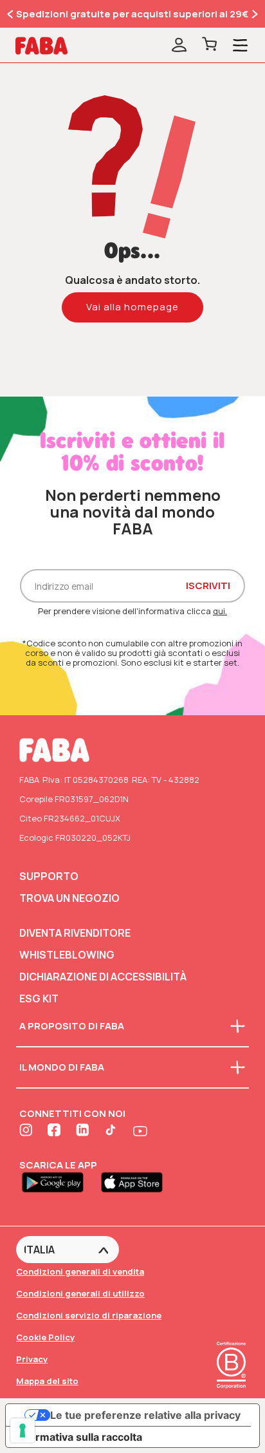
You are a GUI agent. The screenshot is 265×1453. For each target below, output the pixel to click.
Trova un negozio (69, 898)
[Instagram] (27, 1131)
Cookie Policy (45, 1337)
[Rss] (112, 1131)
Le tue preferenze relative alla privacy (145, 1415)
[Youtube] (140, 1131)
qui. (220, 611)
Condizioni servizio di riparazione (88, 1315)
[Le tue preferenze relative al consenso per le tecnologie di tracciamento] (22, 1430)
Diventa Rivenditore (75, 933)
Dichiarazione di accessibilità (103, 977)
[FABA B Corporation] (231, 1390)
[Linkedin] (83, 1131)
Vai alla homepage (132, 307)
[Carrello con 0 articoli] (209, 45)
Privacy (32, 1359)
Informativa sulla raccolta (79, 1436)
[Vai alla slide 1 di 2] (11, 14)
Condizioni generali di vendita (80, 1271)
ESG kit (39, 998)
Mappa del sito (47, 1381)
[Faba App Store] (137, 1181)
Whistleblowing (66, 955)
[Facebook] (55, 1131)
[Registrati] (179, 45)
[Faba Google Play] (58, 1181)
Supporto (48, 876)
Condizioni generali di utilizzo (80, 1293)
